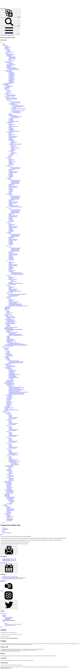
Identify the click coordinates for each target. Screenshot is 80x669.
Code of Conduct (10, 518)
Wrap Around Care (12, 58)
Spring (8, 351)
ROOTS (6, 505)
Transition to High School (13, 377)
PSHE (8, 275)
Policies (6, 89)
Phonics (8, 157)
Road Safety (9, 488)
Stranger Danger (10, 487)
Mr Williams (11, 63)
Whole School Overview (15, 102)
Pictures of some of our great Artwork (15, 206)
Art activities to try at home (13, 205)
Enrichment (11, 257)
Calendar (6, 408)
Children (4, 411)
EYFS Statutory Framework (14, 301)
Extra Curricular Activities (9, 383)
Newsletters (11, 378)
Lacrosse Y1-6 (9, 398)
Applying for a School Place (14, 360)
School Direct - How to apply (14, 69)
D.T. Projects (11, 221)
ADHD (8, 337)
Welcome (6, 45)
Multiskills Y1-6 (10, 397)
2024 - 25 (13, 501)
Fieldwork (11, 243)
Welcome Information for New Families (16, 362)
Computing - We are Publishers (14, 461)
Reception (8, 325)
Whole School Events (13, 115)
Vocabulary (11, 173)
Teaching (8, 50)
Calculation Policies (14, 104)
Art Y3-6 (8, 399)
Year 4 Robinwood (10, 365)
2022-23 (10, 472)
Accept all (6, 638)
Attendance (9, 515)
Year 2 (8, 431)
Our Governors (9, 71)
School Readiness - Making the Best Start (16, 361)
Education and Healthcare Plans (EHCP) (16, 335)
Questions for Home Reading (14, 131)
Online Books (11, 130)
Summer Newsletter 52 (7, 558)
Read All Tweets (3, 613)
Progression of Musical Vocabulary (15, 291)
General (8, 90)
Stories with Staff (8, 481)
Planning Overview (12, 161)
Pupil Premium (7, 306)
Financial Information (8, 314)
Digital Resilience (12, 375)
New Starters (7, 357)
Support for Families (10, 381)
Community (5, 504)
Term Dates (7, 347)
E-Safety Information (10, 95)
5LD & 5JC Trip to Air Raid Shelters (9, 577)
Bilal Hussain (11, 80)
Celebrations (11, 120)
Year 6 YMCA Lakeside (11, 366)
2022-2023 (9, 477)
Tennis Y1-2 (9, 404)
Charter (8, 517)
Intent (10, 100)
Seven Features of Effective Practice (15, 303)
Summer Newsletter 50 (7, 560)
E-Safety (10, 190)
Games (10, 155)
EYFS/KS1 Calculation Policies (18, 105)
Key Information (5, 84)
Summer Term (11, 476)
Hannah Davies (11, 75)
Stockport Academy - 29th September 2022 (16, 387)
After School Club (10, 355)
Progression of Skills (12, 290)
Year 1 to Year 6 (14, 281)
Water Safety (9, 484)
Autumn (8, 350)
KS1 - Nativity (13, 462)
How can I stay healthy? (9, 490)
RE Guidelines (11, 259)
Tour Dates (7, 348)
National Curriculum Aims (15, 101)
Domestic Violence (10, 380)
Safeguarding (7, 85)
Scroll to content (3, 8)
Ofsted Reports (7, 87)
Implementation (11, 103)
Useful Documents (12, 418)
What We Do (11, 500)
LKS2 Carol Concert (15, 463)
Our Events (11, 271)
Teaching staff (9, 53)
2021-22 (10, 471)
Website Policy (7, 619)
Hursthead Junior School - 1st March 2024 (16, 393)
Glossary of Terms (12, 333)
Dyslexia (8, 338)
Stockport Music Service (11, 67)
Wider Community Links (9, 465)
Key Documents (10, 86)
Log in (4, 522)
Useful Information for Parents (12, 332)
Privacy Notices (9, 312)
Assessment (11, 118)
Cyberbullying (11, 372)
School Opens (5, 576)
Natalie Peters (11, 78)
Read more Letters (3, 562)
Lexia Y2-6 (9, 400)
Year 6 (8, 455)
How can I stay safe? (8, 482)
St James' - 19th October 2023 (14, 391)
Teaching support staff (11, 54)
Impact (10, 113)
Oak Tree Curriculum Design (12, 97)
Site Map (4, 615)
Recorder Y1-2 (9, 401)
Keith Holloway (12, 77)
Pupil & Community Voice (9, 319)
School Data (7, 88)
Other (8, 313)
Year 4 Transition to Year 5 (13, 454)
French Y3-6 (9, 402)
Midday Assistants (12, 56)
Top (1, 627)
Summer (8, 352)
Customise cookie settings (13, 638)
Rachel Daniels (11, 82)
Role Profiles (9, 520)
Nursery (8, 324)
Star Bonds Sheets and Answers (18, 110)
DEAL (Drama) (12, 140)
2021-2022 (9, 474)
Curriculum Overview (13, 302)
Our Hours (6, 47)
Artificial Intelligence (12, 376)
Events (8, 507)
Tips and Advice (12, 371)
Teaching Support (10, 51)
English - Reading (10, 122)
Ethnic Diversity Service (11, 64)
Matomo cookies (6, 655)
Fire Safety (9, 486)
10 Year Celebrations (8, 83)
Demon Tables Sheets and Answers (19, 108)
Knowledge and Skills (13, 172)
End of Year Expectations (9, 407)
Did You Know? (10, 492)
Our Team (6, 52)
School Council (9, 470)
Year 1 (8, 425)
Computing (9, 178)
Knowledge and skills (13, 240)
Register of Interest (10, 516)
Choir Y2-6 (9, 405)
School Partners (7, 61)
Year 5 (8, 448)
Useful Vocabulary (10, 493)
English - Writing (10, 132)
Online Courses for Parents (11, 341)
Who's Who (9, 506)
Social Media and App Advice (14, 374)
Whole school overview (13, 239)
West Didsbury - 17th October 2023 (15, 390)
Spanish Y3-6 (9, 403)
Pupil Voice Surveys (10, 322)
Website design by (10, 625)
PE (7, 260)
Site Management (12, 57)
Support (8, 49)
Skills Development (12, 137)
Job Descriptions (10, 510)
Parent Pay (6, 356)
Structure (8, 514)
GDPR (6, 309)
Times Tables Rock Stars (15, 111)
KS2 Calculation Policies (17, 106)
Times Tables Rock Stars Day (16, 116)
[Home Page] (7, 35)
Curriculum (9, 91)
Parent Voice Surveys (10, 320)
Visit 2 (10, 468)
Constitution (9, 512)
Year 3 (8, 437)
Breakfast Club (9, 354)
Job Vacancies (7, 48)
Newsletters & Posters (11, 509)
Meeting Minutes (10, 519)
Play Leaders (9, 503)
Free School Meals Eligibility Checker (11, 409)
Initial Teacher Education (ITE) (12, 68)
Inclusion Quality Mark (9, 328)
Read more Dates (3, 580)
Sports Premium (12, 270)
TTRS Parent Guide (16, 112)
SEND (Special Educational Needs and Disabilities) (14, 329)
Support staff (9, 55)
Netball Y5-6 (9, 385)
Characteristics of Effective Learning (15, 304)
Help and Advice (8, 367)
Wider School (9, 363)
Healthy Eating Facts (10, 491)
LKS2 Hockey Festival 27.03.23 (17, 274)
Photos (10, 156)
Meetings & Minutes (10, 508)
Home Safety (9, 485)
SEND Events (9, 342)
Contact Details (7, 46)
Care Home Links (10, 466)
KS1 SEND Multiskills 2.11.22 (14, 343)
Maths (8, 99)
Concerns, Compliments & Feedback (11, 327)
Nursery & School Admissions (10, 323)
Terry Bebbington (12, 74)
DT (7, 207)
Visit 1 (10, 467)
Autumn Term (11, 478)
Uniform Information (8, 382)
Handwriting (11, 150)
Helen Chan (11, 76)
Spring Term (11, 475)
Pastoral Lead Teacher (11, 316)
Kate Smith (11, 81)
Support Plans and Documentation (15, 334)
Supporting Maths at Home (13, 121)
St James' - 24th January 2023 (14, 388)
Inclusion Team (9, 65)
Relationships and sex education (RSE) (16, 283)
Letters (6, 349)
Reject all (2, 638)
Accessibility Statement (9, 617)
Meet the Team (11, 499)
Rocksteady (9, 66)
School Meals (7, 406)
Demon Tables (13, 107)
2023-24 (10, 473)
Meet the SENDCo (10, 330)
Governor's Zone (8, 513)
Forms (8, 310)
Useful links (11, 176)
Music (8, 285)
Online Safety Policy (12, 370)
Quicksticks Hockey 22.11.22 (16, 272)
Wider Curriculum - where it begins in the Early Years (18, 305)
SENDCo (8, 318)
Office (10, 59)
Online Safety (7, 308)
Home (4, 527)
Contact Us (11, 502)
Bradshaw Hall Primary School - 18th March (17, 394)
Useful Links (11, 119)
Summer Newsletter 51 (7, 559)
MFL (8, 293)
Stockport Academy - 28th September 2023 (16, 389)
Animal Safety (9, 489)
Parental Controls (12, 373)
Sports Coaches (11, 60)
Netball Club (11, 386)
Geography (9, 232)
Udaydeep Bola (12, 79)
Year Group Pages (8, 412)
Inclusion (10, 114)
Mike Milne (11, 73)
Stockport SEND (10, 340)
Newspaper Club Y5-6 (11, 384)
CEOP (6, 623)
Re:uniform (9, 469)
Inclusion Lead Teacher (11, 317)
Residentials (7, 364)
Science (8, 165)
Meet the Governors (8, 70)
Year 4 (8, 443)
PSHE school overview (13, 279)
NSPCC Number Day (15, 117)
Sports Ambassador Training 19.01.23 (17, 273)
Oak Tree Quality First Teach (12, 98)
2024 (12, 379)
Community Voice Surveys (11, 321)
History (8, 222)
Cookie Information (8, 618)
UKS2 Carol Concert (15, 464)
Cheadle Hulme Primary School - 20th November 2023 (18, 392)
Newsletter (6, 410)
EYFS (12, 280)
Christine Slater (11, 72)
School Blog (7, 494)
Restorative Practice (12, 284)
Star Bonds (13, 109)
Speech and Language (11, 339)
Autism (8, 336)
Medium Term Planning (15, 183)
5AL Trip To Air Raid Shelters (8, 578)
